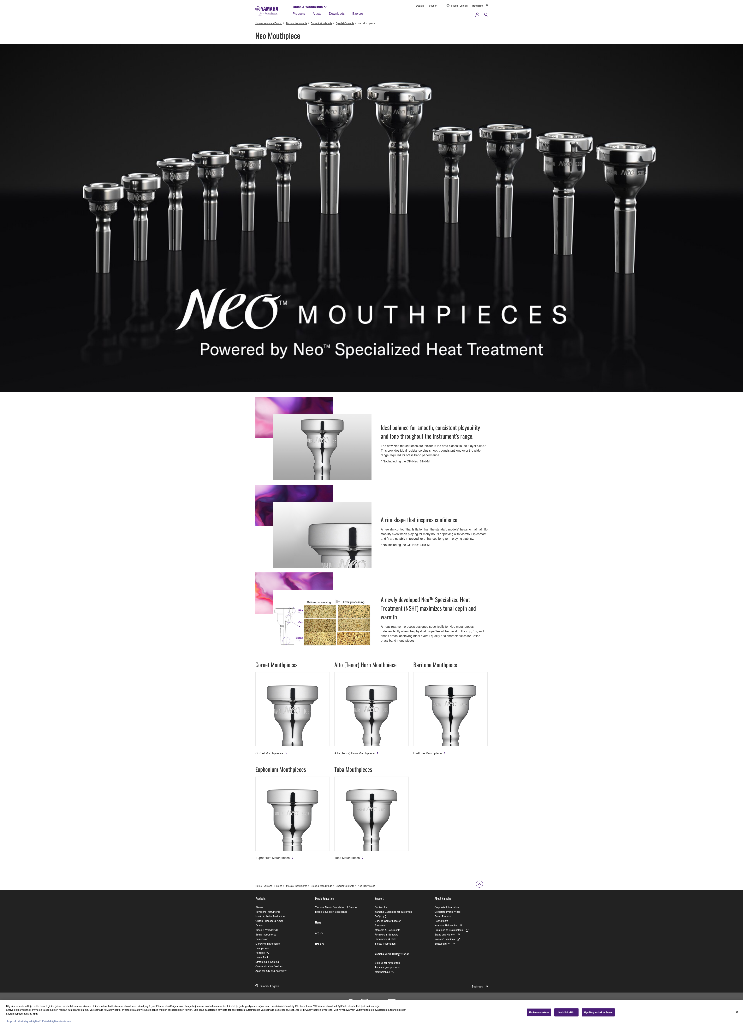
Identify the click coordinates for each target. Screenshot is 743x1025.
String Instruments (265, 934)
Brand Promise (443, 916)
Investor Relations (445, 939)
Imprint (11, 1021)
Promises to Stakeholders (449, 930)
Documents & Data (385, 939)
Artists (317, 13)
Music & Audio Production (270, 916)
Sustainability (442, 943)
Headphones (262, 948)
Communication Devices (269, 966)
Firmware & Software (386, 934)
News (318, 922)
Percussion (261, 939)
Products (299, 13)
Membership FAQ (384, 972)
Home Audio (262, 957)
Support (433, 5)
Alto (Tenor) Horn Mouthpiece (354, 753)
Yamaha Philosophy (446, 925)
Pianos (259, 907)
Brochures (380, 925)
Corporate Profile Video (448, 911)
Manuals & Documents (387, 930)
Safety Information (385, 943)
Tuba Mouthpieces (347, 857)
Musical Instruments (296, 23)
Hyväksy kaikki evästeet (598, 1012)
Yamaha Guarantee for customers (394, 911)
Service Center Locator (388, 921)
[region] (371, 1012)
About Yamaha (443, 898)
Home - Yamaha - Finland (268, 23)
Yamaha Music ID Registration (392, 954)
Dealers (420, 5)
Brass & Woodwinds (308, 6)
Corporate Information (447, 907)
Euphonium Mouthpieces (272, 857)
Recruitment (441, 921)
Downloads (337, 13)
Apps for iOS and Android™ (271, 971)
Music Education (324, 898)
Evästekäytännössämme (56, 1021)
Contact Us (381, 907)
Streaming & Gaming (267, 962)
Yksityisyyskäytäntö (29, 1021)
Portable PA (262, 952)
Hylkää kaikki (566, 1012)
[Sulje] (737, 1012)
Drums (259, 925)
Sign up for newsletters (388, 962)
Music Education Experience (331, 911)
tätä (35, 1013)
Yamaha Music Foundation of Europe (336, 907)
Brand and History (445, 934)
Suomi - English (459, 5)
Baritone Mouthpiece (427, 753)
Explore (357, 13)
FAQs (378, 916)
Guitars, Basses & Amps (269, 921)
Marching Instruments (267, 943)
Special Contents (345, 23)
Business (477, 5)
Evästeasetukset (539, 1012)
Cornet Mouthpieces (269, 753)
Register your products (387, 967)
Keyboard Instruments (267, 911)
